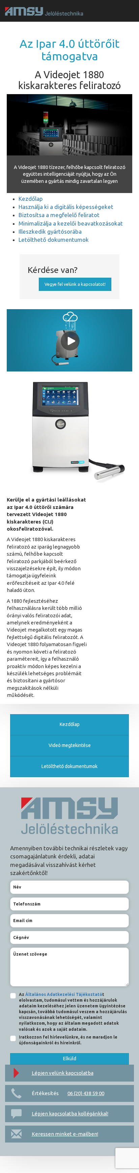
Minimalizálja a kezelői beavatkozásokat (71, 223)
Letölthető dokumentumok (54, 239)
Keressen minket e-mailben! (65, 1134)
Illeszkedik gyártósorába (50, 231)
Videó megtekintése (70, 745)
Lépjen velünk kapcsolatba (62, 1073)
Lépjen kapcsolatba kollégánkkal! (70, 1113)
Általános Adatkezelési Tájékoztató (63, 994)
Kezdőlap (31, 198)
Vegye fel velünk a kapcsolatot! (75, 284)
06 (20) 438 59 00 (85, 1093)
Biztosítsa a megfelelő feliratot (59, 215)
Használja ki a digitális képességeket (66, 207)
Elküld (69, 1058)
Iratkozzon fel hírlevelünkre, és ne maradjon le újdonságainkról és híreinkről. (68, 1040)
